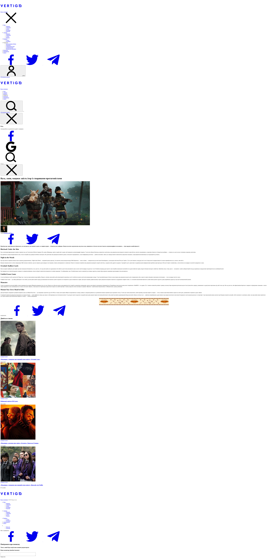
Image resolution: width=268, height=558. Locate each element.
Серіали (5, 32)
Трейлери (8, 27)
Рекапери (8, 45)
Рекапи (8, 37)
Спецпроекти (6, 522)
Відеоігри (5, 50)
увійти (23, 75)
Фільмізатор (6, 51)
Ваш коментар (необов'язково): (10, 550)
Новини (8, 26)
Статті (7, 28)
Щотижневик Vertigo (11, 44)
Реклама (8, 528)
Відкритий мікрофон (11, 49)
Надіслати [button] (3, 556)
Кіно (4, 25)
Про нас (8, 527)
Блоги (4, 52)
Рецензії (8, 31)
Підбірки (8, 30)
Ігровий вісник (9, 47)
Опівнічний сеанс (10, 46)
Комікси (5, 38)
